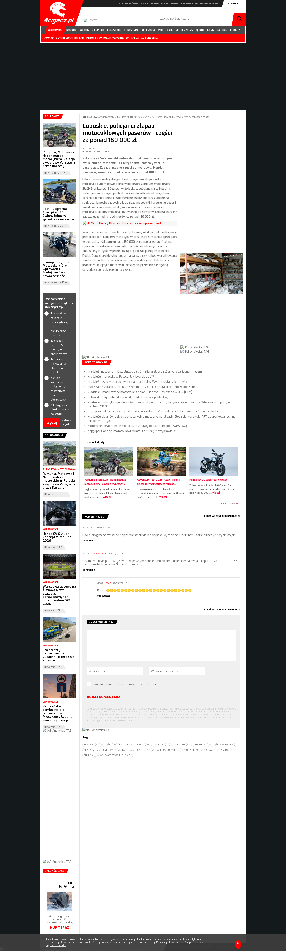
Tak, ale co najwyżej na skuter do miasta (58, 365)
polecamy (132, 38)
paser (225, 750)
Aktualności (121, 117)
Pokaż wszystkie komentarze (222, 516)
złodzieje (182, 744)
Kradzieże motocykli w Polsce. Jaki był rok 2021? (121, 377)
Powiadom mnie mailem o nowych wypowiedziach (125, 684)
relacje (79, 38)
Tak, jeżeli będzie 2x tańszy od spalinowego (59, 347)
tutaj (97, 942)
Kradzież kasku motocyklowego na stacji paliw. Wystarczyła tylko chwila (137, 382)
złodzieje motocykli (133, 750)
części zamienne (223, 744)
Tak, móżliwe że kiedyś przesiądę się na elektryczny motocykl (59, 324)
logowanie (231, 3)
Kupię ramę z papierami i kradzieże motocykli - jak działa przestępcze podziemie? (143, 387)
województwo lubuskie (116, 755)
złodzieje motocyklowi (199, 750)
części (110, 744)
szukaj (240, 19)
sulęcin (90, 755)
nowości (48, 38)
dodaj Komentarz (103, 697)
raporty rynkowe (98, 38)
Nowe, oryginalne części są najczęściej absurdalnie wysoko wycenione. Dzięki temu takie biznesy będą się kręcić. (159, 535)
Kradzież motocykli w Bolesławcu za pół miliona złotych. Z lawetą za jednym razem (145, 372)
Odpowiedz (88, 540)
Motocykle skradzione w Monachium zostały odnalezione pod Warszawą (137, 426)
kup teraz (59, 927)
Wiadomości (107, 117)
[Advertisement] (129, 316)
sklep (144, 3)
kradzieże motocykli (99, 750)
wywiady (118, 38)
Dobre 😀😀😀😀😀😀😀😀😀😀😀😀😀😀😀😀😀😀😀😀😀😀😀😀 (144, 590)
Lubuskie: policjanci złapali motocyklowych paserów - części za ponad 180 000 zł (169, 117)
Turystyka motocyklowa (59, 469)
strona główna (128, 3)
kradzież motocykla (135, 744)
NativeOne (161, 503)
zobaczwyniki (66, 422)
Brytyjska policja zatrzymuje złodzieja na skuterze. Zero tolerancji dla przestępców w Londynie (153, 412)
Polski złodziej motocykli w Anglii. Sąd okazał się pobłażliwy (128, 397)
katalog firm (189, 3)
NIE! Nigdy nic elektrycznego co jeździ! (59, 409)
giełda (174, 3)
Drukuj (110, 152)
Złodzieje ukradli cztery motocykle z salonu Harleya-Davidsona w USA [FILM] (140, 392)
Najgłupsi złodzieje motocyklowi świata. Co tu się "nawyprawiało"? (133, 431)
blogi (164, 3)
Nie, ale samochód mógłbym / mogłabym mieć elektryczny (58, 388)
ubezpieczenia (209, 3)
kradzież (92, 744)
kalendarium (149, 38)
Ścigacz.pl (57, 13)
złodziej (162, 744)
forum (155, 3)
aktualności (64, 38)
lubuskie (201, 744)
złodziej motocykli (166, 750)
